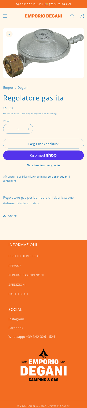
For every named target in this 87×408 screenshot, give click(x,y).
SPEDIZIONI (17, 285)
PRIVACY (14, 266)
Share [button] (12, 216)
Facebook (15, 328)
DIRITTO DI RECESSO (24, 256)
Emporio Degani (37, 405)
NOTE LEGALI (18, 294)
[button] (5, 16)
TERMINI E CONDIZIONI (26, 275)
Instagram (16, 319)
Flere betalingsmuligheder (43, 165)
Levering (25, 113)
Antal (6, 120)
